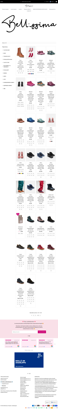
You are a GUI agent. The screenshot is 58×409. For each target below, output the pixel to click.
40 (18, 72)
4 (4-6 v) (22, 102)
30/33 (28, 71)
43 (53, 203)
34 (19, 143)
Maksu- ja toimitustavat (24, 393)
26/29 (33, 69)
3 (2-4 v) (19, 102)
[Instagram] (29, 336)
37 (31, 234)
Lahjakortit (29, 10)
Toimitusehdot (23, 392)
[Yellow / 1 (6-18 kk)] (21, 173)
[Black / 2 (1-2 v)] (51, 141)
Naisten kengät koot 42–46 (25, 380)
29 (53, 103)
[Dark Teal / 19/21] (33, 73)
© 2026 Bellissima (4, 405)
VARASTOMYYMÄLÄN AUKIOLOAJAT (40, 9)
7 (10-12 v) (18, 106)
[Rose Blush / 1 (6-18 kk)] (18, 173)
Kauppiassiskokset (23, 390)
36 (33, 173)
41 (20, 72)
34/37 (30, 71)
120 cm (22, 233)
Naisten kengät (5, 9)
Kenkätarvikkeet (27, 9)
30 (48, 105)
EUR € (52, 1)
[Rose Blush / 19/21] (29, 73)
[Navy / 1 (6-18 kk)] (22, 173)
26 (41, 106)
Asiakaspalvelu (52, 9)
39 (31, 175)
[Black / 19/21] (28, 73)
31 (21, 141)
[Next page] (40, 315)
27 (31, 141)
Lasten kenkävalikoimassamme (40, 385)
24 (43, 72)
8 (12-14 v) (22, 106)
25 (53, 173)
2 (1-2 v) (49, 137)
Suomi (47, 1)
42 (22, 72)
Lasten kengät (13, 9)
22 (48, 173)
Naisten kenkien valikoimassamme (49, 382)
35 (41, 110)
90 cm (19, 233)
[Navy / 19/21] (31, 73)
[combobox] (29, 2)
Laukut (20, 9)
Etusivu (3, 42)
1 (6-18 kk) (19, 169)
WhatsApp (4, 385)
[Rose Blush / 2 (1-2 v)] (50, 141)
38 (29, 175)
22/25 (30, 69)
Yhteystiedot (22, 389)
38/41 (33, 71)
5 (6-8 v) (19, 104)
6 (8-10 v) (22, 104)
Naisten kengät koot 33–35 (25, 378)
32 (41, 108)
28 (43, 106)
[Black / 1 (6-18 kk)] (19, 173)
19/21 (28, 69)
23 (41, 72)
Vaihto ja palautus (23, 395)
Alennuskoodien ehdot (24, 396)
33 (43, 108)
